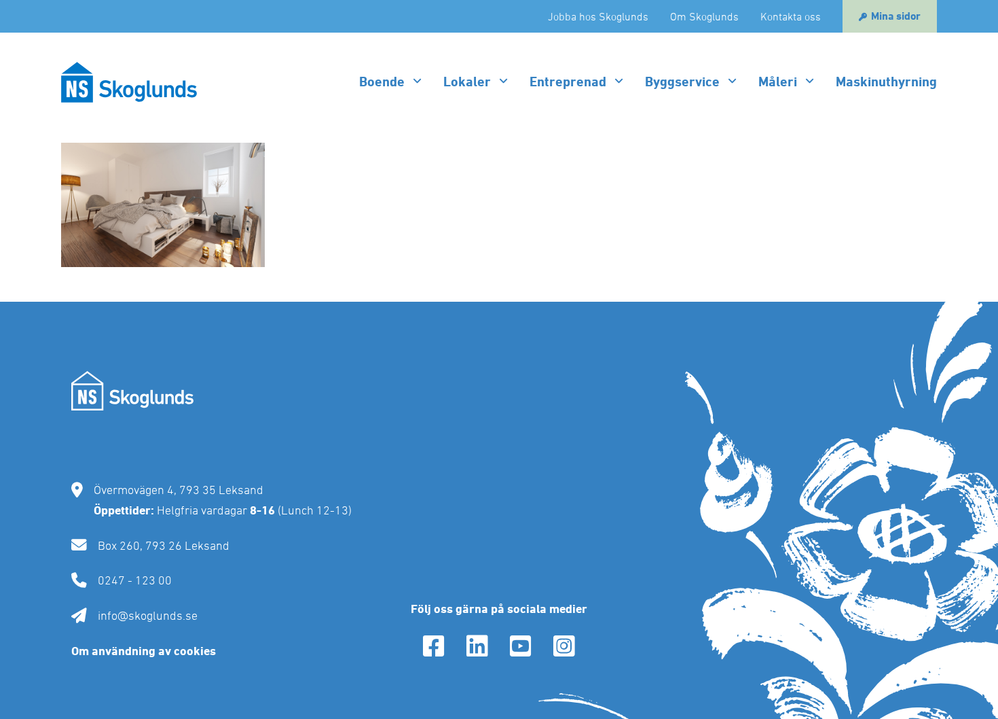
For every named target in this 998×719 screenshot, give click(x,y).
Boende (382, 81)
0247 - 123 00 (135, 580)
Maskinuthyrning (886, 81)
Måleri (777, 81)
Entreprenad (568, 81)
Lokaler (467, 81)
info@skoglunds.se (148, 615)
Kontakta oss (790, 16)
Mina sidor (896, 16)
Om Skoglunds (704, 16)
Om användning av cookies (143, 651)
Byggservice (682, 81)
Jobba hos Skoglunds (598, 16)
